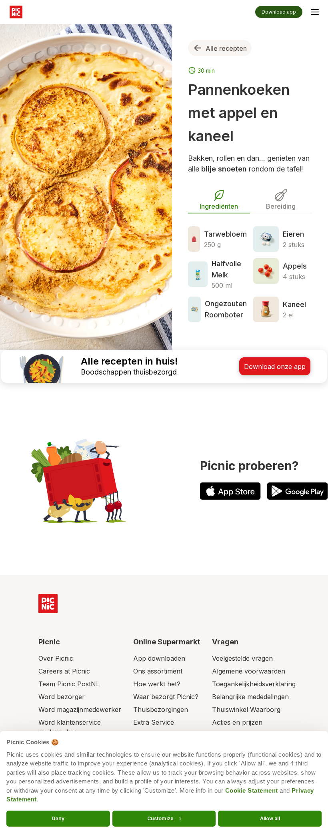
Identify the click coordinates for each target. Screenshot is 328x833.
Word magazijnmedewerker (79, 709)
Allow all (270, 818)
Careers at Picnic (64, 671)
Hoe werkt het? (156, 684)
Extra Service (153, 722)
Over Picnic (55, 658)
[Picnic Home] (48, 603)
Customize (160, 818)
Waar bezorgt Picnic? (165, 697)
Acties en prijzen (237, 722)
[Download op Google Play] (297, 491)
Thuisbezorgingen (160, 709)
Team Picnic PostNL (69, 684)
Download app (279, 12)
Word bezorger (61, 697)
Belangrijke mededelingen (250, 697)
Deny (58, 818)
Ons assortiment (157, 671)
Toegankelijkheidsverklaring (254, 684)
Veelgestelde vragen (242, 658)
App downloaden (159, 658)
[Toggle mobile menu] (315, 13)
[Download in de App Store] (230, 491)
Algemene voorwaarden (248, 671)
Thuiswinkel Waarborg (246, 709)
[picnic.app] (16, 12)
